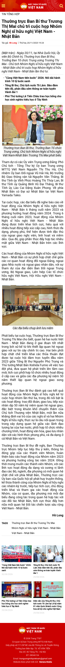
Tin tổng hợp (11, 14)
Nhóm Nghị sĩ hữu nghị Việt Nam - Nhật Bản (36, 528)
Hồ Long (13, 43)
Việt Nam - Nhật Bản (23, 533)
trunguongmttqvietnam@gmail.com (35, 658)
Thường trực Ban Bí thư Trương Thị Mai (33, 523)
